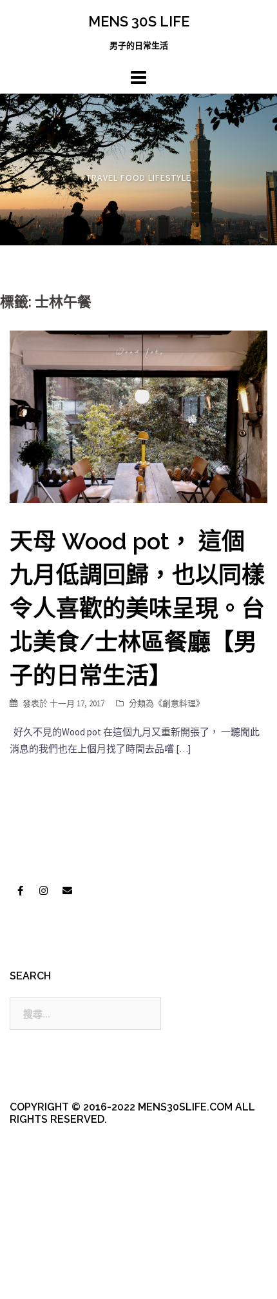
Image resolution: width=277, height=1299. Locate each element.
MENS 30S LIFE (138, 21)
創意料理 (179, 703)
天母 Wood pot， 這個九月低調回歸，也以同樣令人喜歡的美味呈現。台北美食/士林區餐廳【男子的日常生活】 (137, 608)
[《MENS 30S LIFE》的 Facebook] (20, 891)
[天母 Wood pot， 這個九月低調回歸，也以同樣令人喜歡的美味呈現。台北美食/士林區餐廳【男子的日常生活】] (138, 415)
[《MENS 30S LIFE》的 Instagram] (43, 891)
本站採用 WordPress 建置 (63, 1255)
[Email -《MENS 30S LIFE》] (67, 891)
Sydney (36, 1278)
